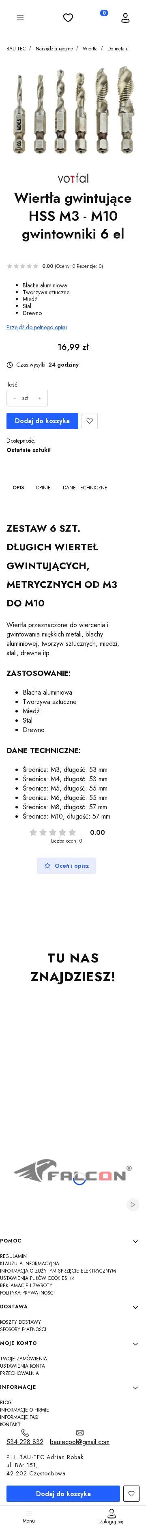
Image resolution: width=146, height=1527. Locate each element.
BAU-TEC (16, 48)
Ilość (11, 384)
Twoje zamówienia (23, 1358)
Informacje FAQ (19, 1417)
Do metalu (118, 48)
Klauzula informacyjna (29, 1263)
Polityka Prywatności (27, 1293)
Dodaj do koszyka (42, 421)
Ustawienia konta (22, 1366)
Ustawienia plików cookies (34, 1278)
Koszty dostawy (20, 1322)
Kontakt (10, 1424)
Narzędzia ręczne (54, 48)
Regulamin (13, 1256)
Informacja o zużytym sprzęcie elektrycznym (58, 1271)
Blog (6, 1402)
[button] (20, 19)
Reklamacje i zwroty (26, 1285)
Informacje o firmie (24, 1410)
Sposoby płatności (23, 1329)
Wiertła (90, 48)
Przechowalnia (19, 1373)
